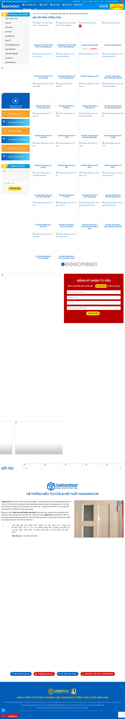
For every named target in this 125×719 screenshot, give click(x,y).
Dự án (90, 1)
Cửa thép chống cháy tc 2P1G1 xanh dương (43, 107)
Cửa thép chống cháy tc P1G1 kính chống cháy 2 (113, 196)
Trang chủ (36, 14)
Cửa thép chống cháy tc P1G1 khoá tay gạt (89, 196)
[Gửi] (106, 6)
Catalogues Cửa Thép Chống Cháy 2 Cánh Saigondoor (66, 46)
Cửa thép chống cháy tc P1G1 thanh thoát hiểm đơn (113, 226)
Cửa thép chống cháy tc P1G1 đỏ (66, 196)
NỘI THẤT (68, 5)
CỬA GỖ (44, 5)
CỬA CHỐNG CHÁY (31, 5)
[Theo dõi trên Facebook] (120, 1)
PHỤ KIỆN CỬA (9, 36)
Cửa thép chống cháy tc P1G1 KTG (43, 226)
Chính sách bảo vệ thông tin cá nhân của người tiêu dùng (39, 705)
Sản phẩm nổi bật (11, 54)
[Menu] (35, 9)
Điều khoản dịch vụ (67, 708)
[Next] (59, 438)
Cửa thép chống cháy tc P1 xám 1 (113, 166)
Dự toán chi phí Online (111, 1)
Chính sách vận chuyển (81, 708)
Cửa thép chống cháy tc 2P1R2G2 (66, 107)
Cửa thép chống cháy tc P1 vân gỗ (113, 136)
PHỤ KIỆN (28, 9)
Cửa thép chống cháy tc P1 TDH (66, 136)
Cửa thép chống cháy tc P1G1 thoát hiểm (43, 257)
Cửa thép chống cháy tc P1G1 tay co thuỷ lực (66, 226)
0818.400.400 (12, 716)
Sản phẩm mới (10, 49)
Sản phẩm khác (11, 62)
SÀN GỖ (79, 5)
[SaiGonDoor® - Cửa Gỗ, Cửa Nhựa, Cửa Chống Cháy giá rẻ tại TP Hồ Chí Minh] (11, 6)
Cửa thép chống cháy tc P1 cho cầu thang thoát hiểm (113, 107)
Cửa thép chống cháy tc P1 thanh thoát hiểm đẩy (90, 136)
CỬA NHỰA (56, 5)
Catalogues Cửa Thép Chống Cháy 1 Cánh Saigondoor (43, 46)
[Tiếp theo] (95, 264)
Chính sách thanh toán (82, 705)
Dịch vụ (85, 1)
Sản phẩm (45, 14)
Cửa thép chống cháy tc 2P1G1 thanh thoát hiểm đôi (113, 77)
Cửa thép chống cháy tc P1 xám (66, 166)
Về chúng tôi (76, 1)
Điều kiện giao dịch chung (66, 705)
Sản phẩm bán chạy (12, 45)
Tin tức (96, 1)
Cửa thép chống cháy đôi (90, 45)
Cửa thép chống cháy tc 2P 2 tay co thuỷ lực (43, 77)
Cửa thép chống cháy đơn (112, 45)
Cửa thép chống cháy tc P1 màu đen (43, 136)
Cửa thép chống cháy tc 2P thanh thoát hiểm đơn (66, 77)
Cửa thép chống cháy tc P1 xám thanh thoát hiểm (43, 196)
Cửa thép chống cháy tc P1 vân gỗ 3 (43, 166)
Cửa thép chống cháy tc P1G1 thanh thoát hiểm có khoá (89, 226)
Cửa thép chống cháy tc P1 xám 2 (90, 166)
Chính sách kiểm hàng (97, 705)
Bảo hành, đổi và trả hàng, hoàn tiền (48, 708)
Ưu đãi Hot (9, 58)
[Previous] (3, 438)
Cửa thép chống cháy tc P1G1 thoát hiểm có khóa (66, 257)
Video (101, 1)
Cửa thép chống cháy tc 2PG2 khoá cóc (89, 107)
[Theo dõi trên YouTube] (122, 1)
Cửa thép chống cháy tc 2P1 (89, 76)
